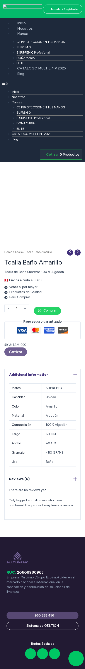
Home (8, 252)
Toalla (19, 252)
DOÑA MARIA (26, 58)
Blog (20, 74)
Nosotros (25, 28)
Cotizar (15, 351)
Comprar (49, 310)
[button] (42, 83)
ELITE (20, 63)
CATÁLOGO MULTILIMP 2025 (41, 68)
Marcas (23, 34)
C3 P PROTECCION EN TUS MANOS (41, 42)
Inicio (21, 23)
